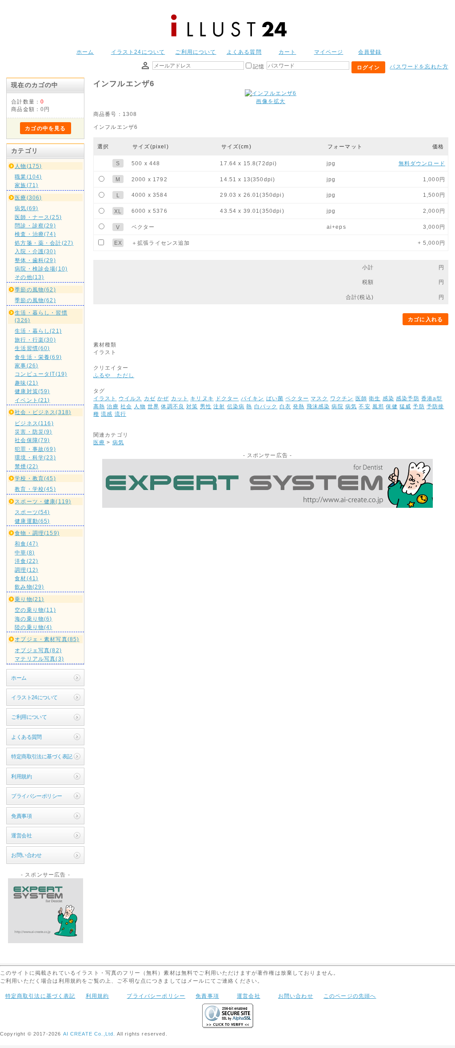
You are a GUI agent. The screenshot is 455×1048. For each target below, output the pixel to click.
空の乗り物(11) (35, 610)
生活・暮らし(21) (38, 331)
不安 (364, 406)
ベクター (297, 398)
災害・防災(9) (33, 431)
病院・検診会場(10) (41, 268)
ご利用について (195, 52)
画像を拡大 (270, 101)
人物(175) (28, 166)
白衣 (285, 406)
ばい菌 (274, 398)
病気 (351, 406)
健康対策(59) (32, 391)
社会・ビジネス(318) (43, 412)
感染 (388, 398)
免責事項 (21, 816)
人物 (139, 406)
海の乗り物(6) (33, 619)
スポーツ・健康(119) (43, 501)
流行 (120, 414)
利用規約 (21, 776)
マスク (319, 398)
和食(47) (26, 543)
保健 (391, 406)
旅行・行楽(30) (35, 340)
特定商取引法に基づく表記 (41, 756)
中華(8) (25, 552)
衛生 (374, 398)
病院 (337, 406)
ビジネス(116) (34, 423)
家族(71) (26, 185)
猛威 (405, 406)
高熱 (99, 406)
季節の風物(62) (35, 289)
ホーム (85, 52)
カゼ (150, 398)
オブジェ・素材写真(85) (47, 639)
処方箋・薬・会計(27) (44, 243)
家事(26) (26, 365)
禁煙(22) (26, 466)
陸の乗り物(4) (33, 627)
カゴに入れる (425, 319)
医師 (361, 398)
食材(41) (26, 578)
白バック (266, 406)
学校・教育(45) (35, 478)
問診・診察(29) (35, 225)
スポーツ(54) (32, 512)
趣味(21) (26, 383)
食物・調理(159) (37, 533)
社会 (126, 406)
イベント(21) (32, 400)
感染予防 (407, 398)
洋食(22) (26, 561)
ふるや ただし (113, 375)
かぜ (163, 398)
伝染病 (235, 406)
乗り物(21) (29, 599)
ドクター (227, 398)
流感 (106, 414)
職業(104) (28, 176)
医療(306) (28, 197)
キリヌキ (202, 398)
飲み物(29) (29, 587)
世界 (153, 406)
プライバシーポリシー (36, 796)
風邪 (378, 406)
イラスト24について (138, 52)
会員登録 (370, 52)
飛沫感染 (318, 406)
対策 (192, 406)
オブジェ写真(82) (38, 650)
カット (179, 398)
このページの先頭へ (349, 996)
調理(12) (26, 570)
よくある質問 (244, 52)
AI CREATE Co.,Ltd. (89, 1033)
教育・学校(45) (35, 489)
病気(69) (26, 208)
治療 (112, 406)
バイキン (252, 398)
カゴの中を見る (45, 128)
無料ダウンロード (422, 163)
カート (287, 52)
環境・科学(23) (35, 457)
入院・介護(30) (35, 251)
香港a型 (432, 398)
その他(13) (29, 277)
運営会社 (21, 835)
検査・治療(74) (35, 234)
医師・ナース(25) (38, 217)
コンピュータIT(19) (41, 374)
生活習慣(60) (32, 348)
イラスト (105, 398)
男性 (206, 406)
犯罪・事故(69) (35, 449)
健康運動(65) (32, 521)
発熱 (298, 406)
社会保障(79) (32, 440)
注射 (219, 406)
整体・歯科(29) (35, 260)
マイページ (328, 52)
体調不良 (172, 406)
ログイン (368, 67)
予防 (418, 406)
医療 (99, 442)
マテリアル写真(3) (39, 658)
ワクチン (342, 398)
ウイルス (130, 398)
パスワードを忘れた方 (419, 66)
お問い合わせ (26, 855)
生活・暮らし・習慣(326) (41, 316)
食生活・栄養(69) (38, 357)
